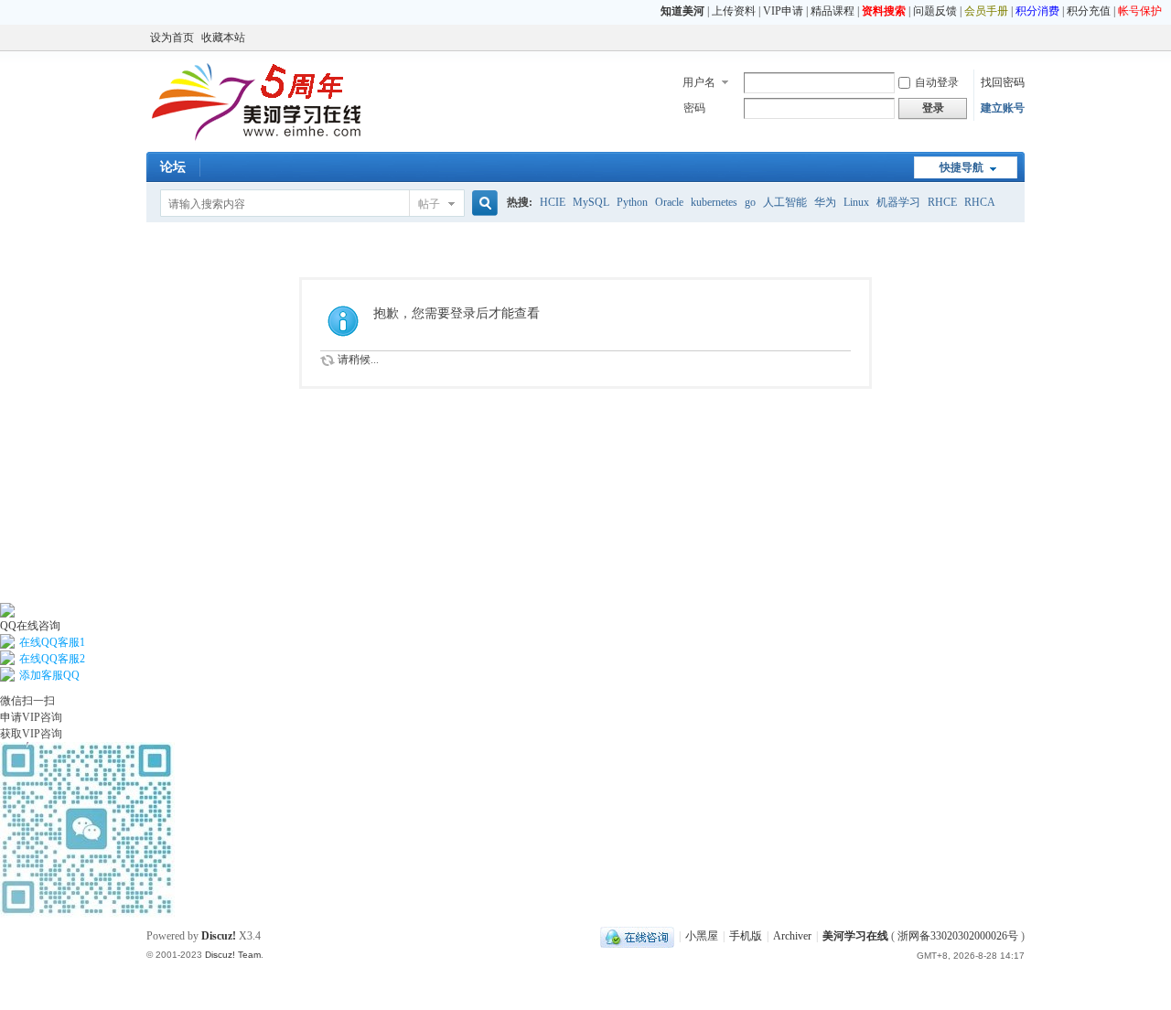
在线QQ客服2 (52, 658)
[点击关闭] (1, 594)
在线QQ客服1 (52, 642)
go (750, 202)
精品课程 (832, 11)
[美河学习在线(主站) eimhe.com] (256, 140)
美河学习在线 (855, 935)
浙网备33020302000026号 (957, 935)
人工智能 (785, 202)
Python (632, 202)
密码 (694, 108)
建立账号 (1003, 108)
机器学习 (898, 202)
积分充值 (1089, 11)
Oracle (669, 202)
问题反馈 (935, 11)
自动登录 (937, 82)
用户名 (698, 82)
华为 (825, 202)
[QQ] (637, 935)
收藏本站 (223, 37)
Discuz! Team (233, 955)
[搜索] (482, 203)
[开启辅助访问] (1020, 37)
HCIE (552, 202)
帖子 (429, 204)
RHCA (979, 202)
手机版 (745, 935)
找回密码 (1003, 82)
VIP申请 (783, 11)
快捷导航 (961, 167)
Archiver (792, 935)
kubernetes (714, 202)
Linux (856, 202)
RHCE (942, 202)
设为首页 (172, 37)
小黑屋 (701, 935)
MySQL (591, 202)
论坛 (173, 167)
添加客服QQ (49, 675)
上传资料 (734, 11)
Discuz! (218, 935)
